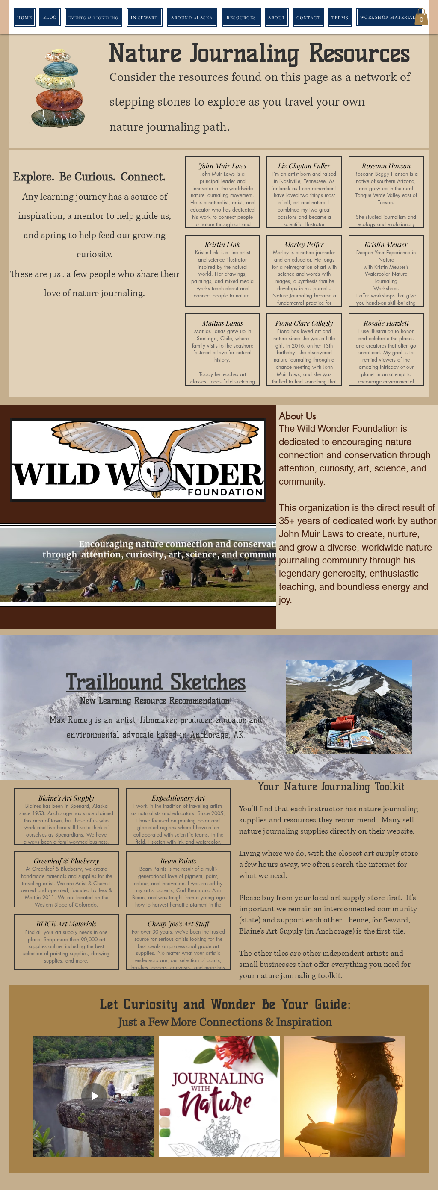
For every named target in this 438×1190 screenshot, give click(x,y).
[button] (421, 16)
